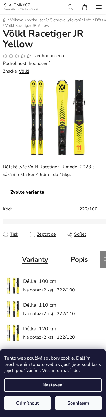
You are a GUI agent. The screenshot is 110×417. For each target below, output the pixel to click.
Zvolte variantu (27, 192)
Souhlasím (78, 403)
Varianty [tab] (35, 259)
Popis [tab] (79, 259)
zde (75, 370)
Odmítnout (27, 403)
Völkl (24, 71)
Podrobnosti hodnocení (26, 63)
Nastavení (53, 385)
